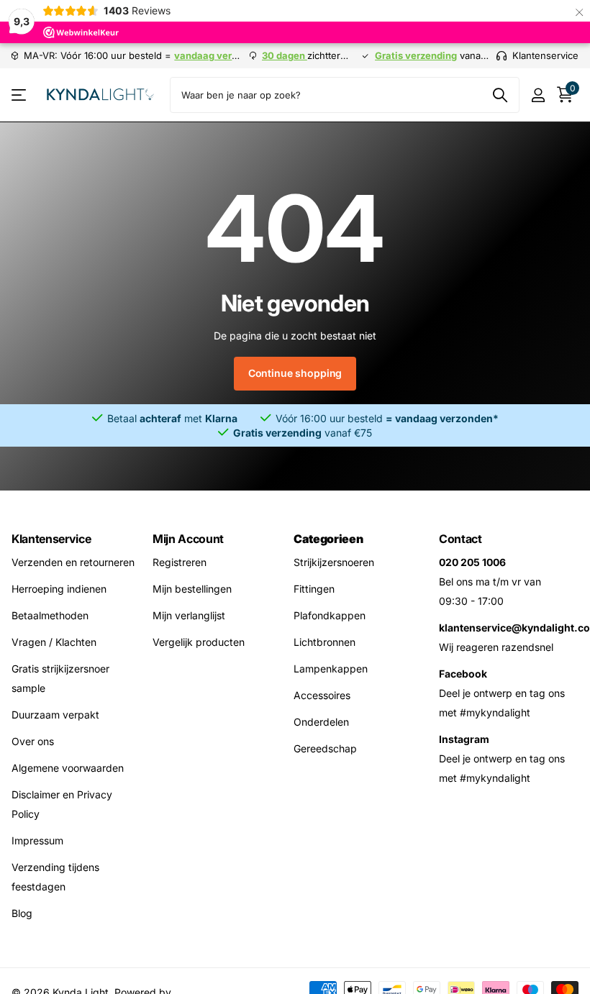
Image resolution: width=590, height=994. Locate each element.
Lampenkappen (331, 668)
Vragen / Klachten (54, 642)
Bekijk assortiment (20, 95)
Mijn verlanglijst (189, 615)
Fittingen (314, 589)
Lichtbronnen (324, 642)
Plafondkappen (330, 615)
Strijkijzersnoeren (334, 562)
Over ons (33, 741)
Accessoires (322, 695)
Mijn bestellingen (192, 589)
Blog (22, 913)
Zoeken (499, 95)
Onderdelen (321, 722)
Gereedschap (325, 748)
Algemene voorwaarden (68, 768)
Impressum (37, 840)
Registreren (179, 562)
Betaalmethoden (50, 615)
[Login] (538, 95)
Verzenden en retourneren (73, 562)
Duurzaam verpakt (55, 714)
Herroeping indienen (59, 589)
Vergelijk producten (199, 642)
